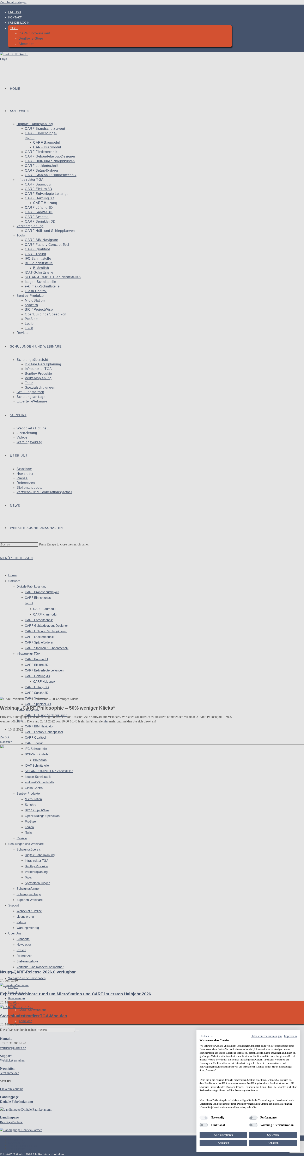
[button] (206, 1036)
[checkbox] (204, 1118)
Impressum (290, 1036)
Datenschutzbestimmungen (266, 1036)
